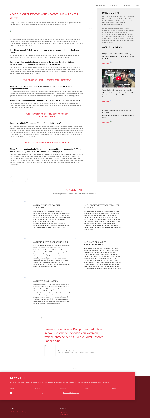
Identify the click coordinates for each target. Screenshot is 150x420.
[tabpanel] (53, 33)
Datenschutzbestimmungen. (71, 393)
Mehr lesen (105, 63)
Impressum (63, 412)
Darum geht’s (100, 5)
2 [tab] (75, 368)
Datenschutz (64, 414)
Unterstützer (126, 5)
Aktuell (138, 5)
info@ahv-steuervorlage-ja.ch (19, 412)
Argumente (113, 5)
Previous (13, 344)
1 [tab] (74, 368)
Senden (114, 388)
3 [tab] (77, 368)
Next (137, 344)
